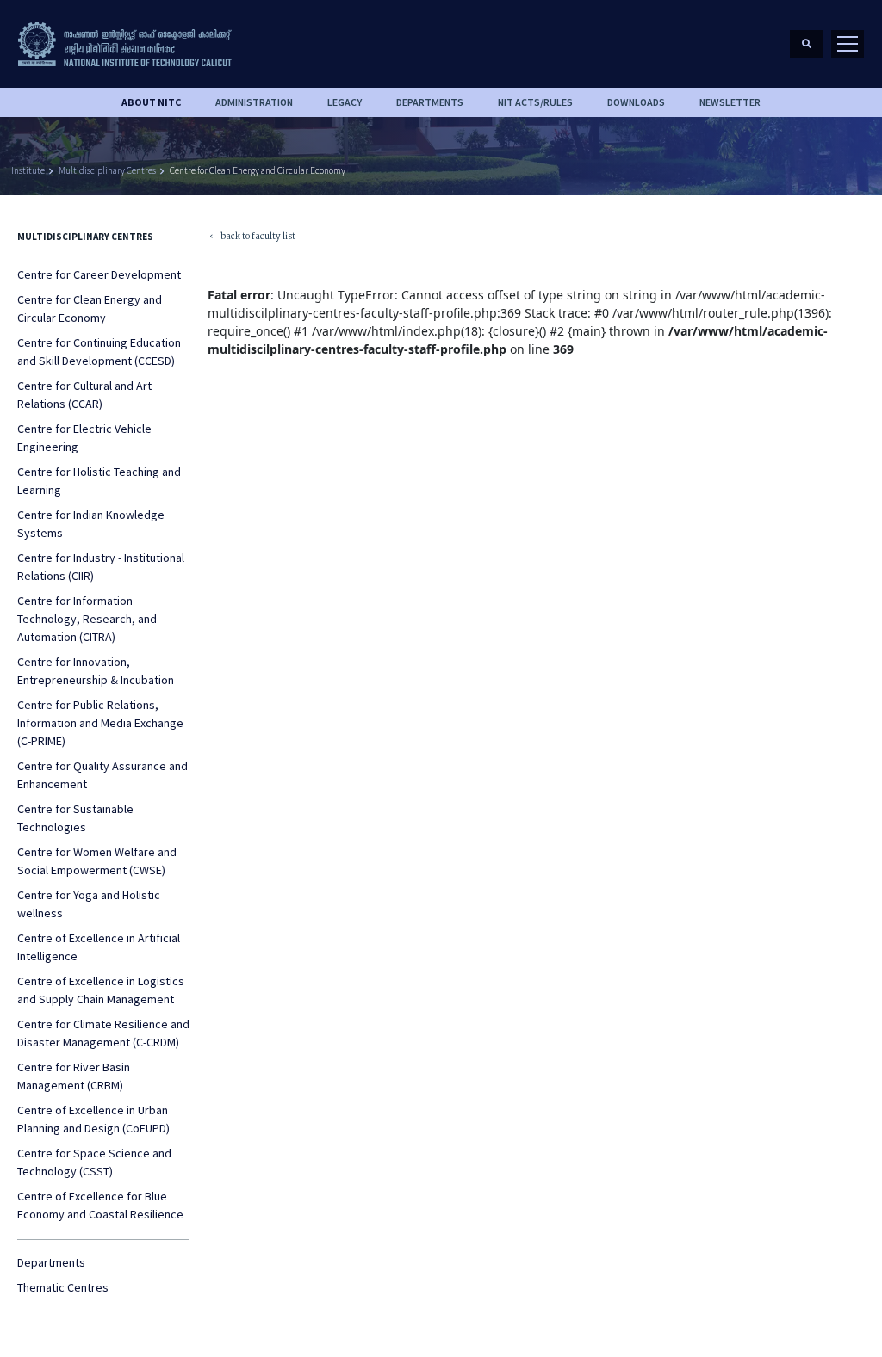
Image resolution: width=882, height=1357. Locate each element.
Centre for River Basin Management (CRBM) (73, 1076)
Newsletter (730, 102)
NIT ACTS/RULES (535, 102)
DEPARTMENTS (429, 102)
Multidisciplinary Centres (107, 170)
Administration (254, 102)
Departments (51, 1262)
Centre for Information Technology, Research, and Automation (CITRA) (87, 619)
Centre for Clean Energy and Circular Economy (257, 170)
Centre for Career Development (99, 274)
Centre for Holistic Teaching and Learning (99, 480)
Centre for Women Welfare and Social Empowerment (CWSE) (97, 861)
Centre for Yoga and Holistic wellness (88, 904)
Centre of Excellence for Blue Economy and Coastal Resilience (100, 1205)
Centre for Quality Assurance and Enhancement (102, 775)
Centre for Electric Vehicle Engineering (84, 437)
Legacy (344, 102)
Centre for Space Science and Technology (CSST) (94, 1162)
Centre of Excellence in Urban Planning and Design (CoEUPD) (93, 1119)
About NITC (151, 102)
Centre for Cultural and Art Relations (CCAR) (84, 394)
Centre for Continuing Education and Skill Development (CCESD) (99, 351)
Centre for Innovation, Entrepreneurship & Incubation (95, 671)
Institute (28, 170)
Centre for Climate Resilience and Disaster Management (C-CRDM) (103, 1033)
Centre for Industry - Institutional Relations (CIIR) (100, 566)
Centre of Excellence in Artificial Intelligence (98, 947)
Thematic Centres (63, 1287)
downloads (636, 102)
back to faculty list (251, 237)
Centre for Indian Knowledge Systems (91, 523)
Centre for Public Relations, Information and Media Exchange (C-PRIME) (100, 723)
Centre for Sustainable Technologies (75, 818)
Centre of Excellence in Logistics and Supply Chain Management (100, 990)
